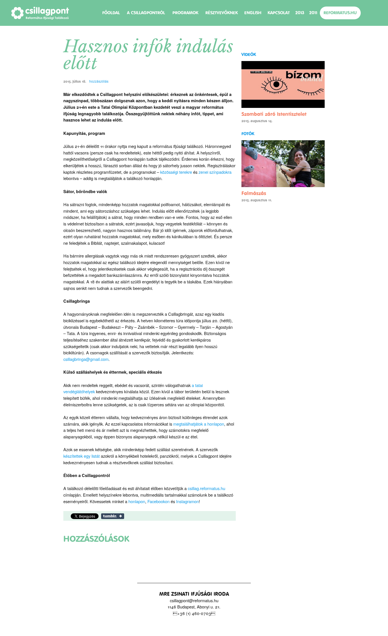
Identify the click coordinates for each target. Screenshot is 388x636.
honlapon (136, 501)
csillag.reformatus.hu (206, 488)
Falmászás (253, 193)
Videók (248, 54)
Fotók (247, 133)
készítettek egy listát (81, 456)
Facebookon (158, 501)
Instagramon (187, 501)
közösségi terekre (176, 172)
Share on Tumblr (112, 516)
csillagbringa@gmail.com (86, 359)
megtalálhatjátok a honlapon (198, 424)
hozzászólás (98, 81)
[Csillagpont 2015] (40, 13)
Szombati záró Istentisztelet (273, 114)
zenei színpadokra (215, 172)
